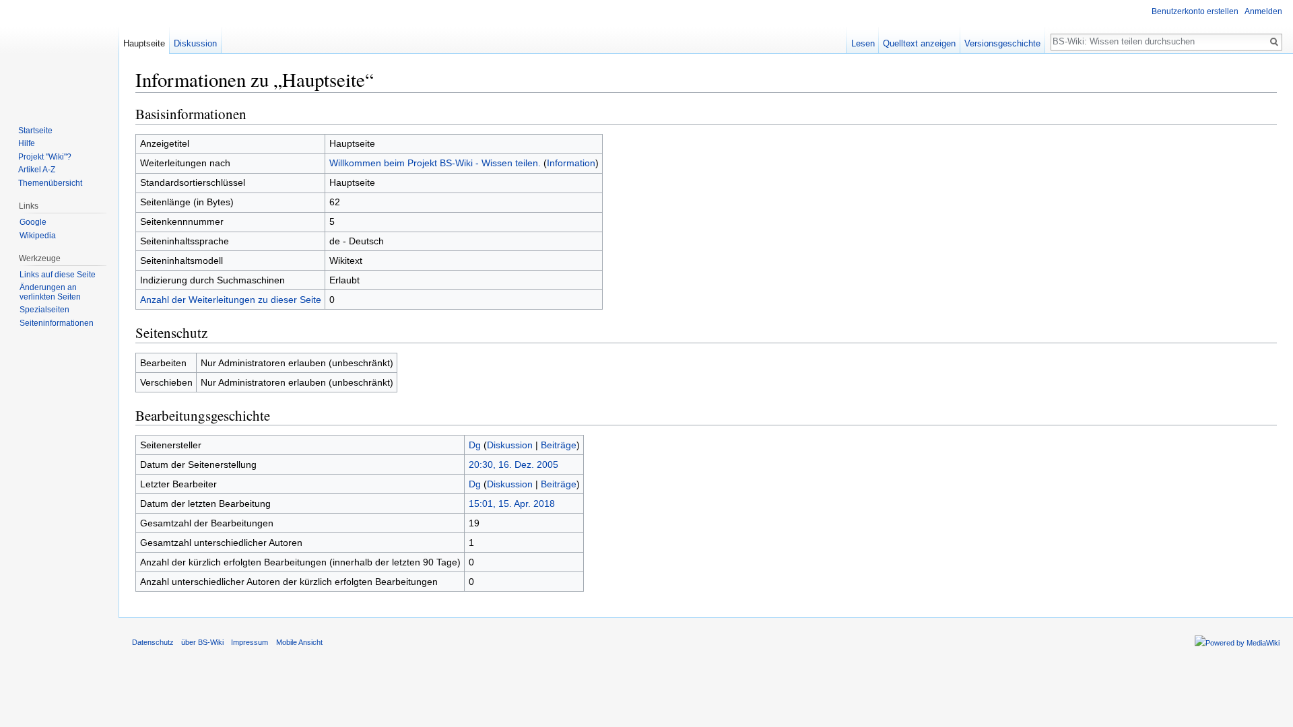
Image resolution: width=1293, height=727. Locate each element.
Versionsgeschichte (1002, 43)
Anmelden (1263, 11)
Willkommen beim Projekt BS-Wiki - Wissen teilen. (435, 163)
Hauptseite (144, 43)
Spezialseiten (44, 309)
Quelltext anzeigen (919, 43)
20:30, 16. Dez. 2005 (513, 464)
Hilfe (26, 143)
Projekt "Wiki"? (44, 157)
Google (33, 222)
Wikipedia (38, 235)
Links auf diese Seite (58, 274)
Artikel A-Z (36, 169)
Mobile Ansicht (299, 642)
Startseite (35, 130)
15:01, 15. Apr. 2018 (512, 503)
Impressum (249, 642)
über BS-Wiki (202, 642)
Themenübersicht (50, 183)
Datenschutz (153, 642)
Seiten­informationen (57, 323)
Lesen (863, 43)
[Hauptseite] (59, 54)
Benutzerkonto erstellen (1195, 11)
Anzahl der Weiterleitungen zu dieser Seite (230, 299)
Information (571, 163)
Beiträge (558, 445)
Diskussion (510, 445)
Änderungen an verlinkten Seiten (50, 292)
